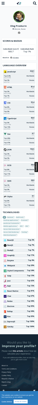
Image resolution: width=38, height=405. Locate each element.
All (4, 217)
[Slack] (4, 390)
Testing (25, 232)
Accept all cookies (21, 401)
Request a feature (8, 379)
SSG (27, 226)
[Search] (34, 3)
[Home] (19, 3)
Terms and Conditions (9, 369)
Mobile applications (11, 226)
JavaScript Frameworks (12, 223)
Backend (10, 217)
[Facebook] (19, 390)
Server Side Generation (12, 229)
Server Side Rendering (11, 232)
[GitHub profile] (19, 33)
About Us (5, 365)
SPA (21, 226)
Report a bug (6, 382)
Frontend (24, 220)
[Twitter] (34, 390)
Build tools (20, 217)
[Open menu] (3, 3)
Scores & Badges (12, 40)
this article (18, 351)
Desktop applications (11, 220)
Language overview (14, 65)
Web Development (10, 235)
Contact (4, 385)
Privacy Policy (6, 372)
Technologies (11, 212)
